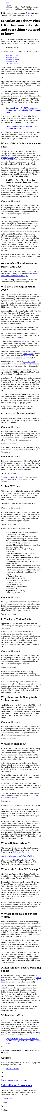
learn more (32, 15)
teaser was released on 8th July (14, 477)
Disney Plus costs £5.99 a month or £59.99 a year (19, 275)
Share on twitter (11, 57)
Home (8, 3)
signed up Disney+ (8, 158)
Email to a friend (12, 64)
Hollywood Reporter (20, 852)
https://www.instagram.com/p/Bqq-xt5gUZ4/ (17, 856)
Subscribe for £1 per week (16, 1085)
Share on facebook (12, 55)
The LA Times (28, 354)
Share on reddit (11, 61)
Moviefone (20, 341)
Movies (8, 5)
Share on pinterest (12, 59)
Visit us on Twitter (12, 1069)
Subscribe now (6, 1098)
